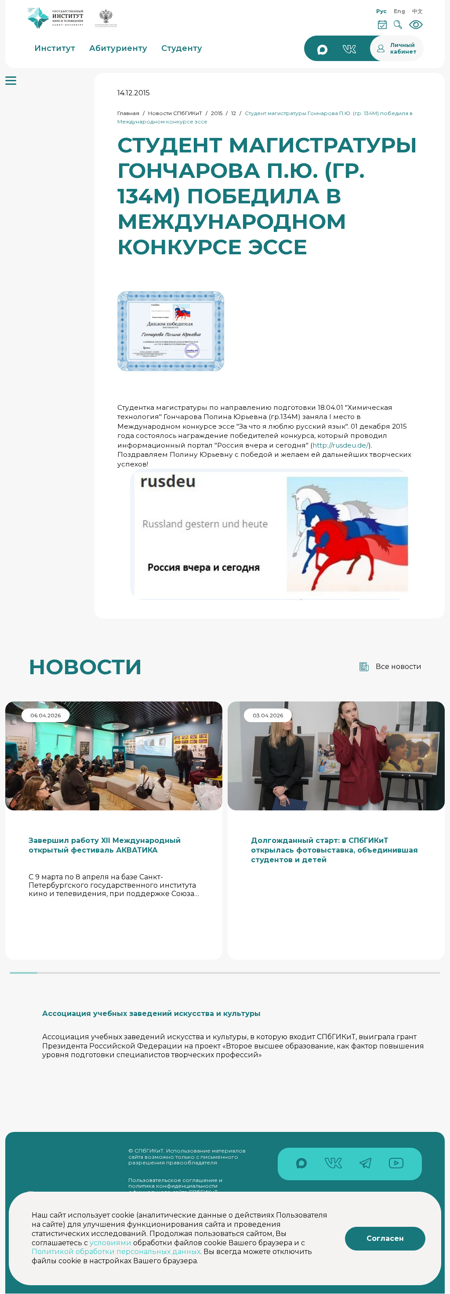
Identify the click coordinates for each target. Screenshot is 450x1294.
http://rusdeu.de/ (340, 445)
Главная (128, 113)
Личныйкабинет (403, 48)
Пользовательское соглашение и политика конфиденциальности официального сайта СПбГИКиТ (175, 1186)
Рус (381, 11)
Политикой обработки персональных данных (116, 1251)
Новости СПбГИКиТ (175, 113)
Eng (399, 11)
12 (233, 113)
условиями (110, 1243)
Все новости (398, 666)
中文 (417, 11)
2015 (216, 113)
